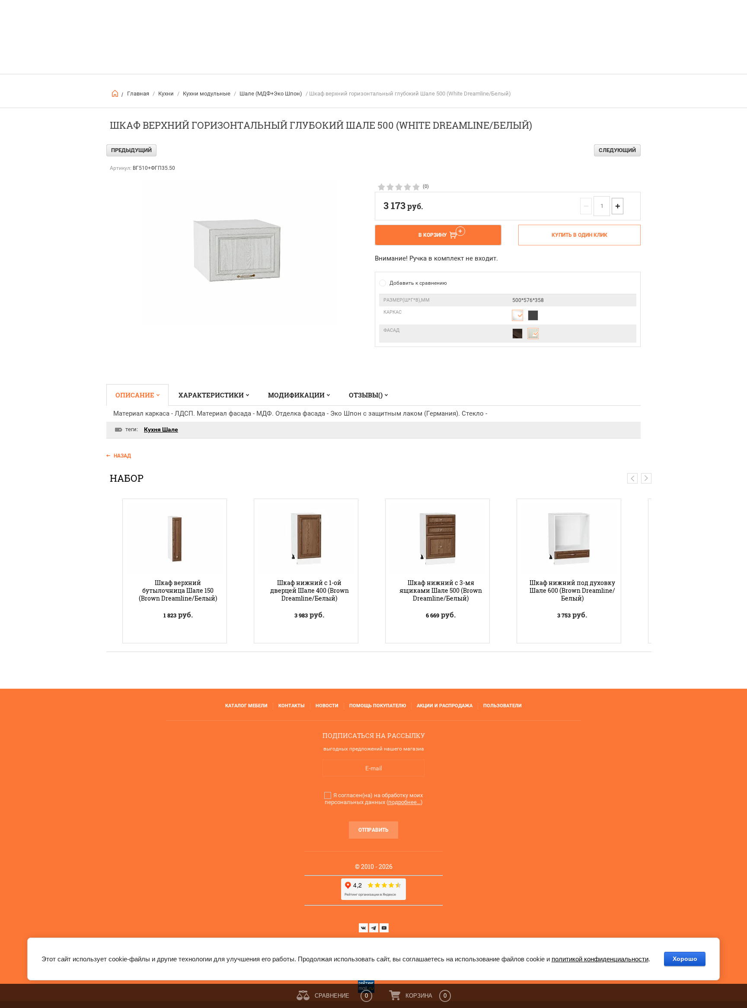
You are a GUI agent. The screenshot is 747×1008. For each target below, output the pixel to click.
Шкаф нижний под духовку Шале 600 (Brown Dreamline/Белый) (572, 590)
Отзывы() (366, 395)
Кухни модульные (206, 93)
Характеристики (211, 395)
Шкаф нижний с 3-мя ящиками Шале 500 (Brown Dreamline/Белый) (440, 590)
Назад (122, 455)
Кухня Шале (161, 429)
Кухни (166, 93)
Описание (134, 395)
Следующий (617, 150)
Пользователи (502, 706)
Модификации (296, 395)
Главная (138, 93)
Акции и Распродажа (444, 706)
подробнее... (404, 802)
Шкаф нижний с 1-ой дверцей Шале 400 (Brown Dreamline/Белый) (309, 590)
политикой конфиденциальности (600, 959)
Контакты (291, 706)
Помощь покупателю (377, 706)
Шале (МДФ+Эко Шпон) (270, 93)
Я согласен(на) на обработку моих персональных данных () (374, 798)
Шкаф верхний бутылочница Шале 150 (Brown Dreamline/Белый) (178, 590)
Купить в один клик (579, 235)
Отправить (373, 830)
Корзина (418, 995)
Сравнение (332, 995)
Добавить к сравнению (418, 283)
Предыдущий (131, 150)
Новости (327, 706)
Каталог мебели (246, 706)
